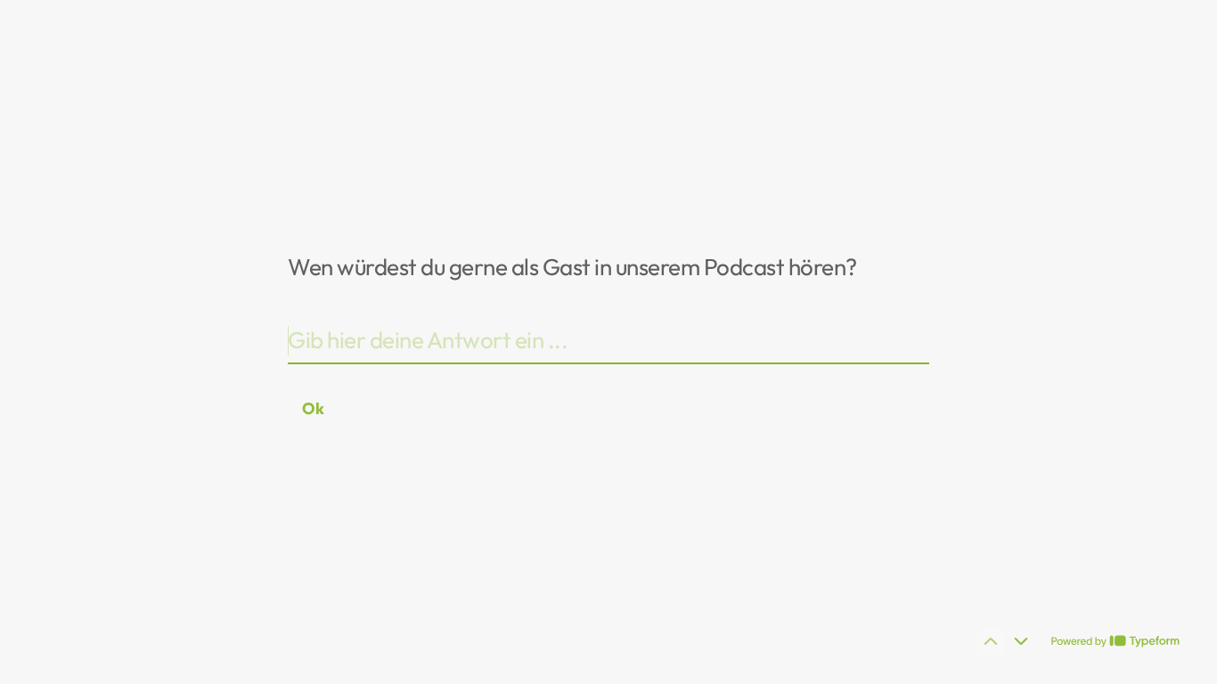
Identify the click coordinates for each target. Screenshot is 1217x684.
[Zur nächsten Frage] (1021, 641)
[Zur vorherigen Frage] (990, 641)
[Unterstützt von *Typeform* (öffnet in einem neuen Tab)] (1115, 641)
